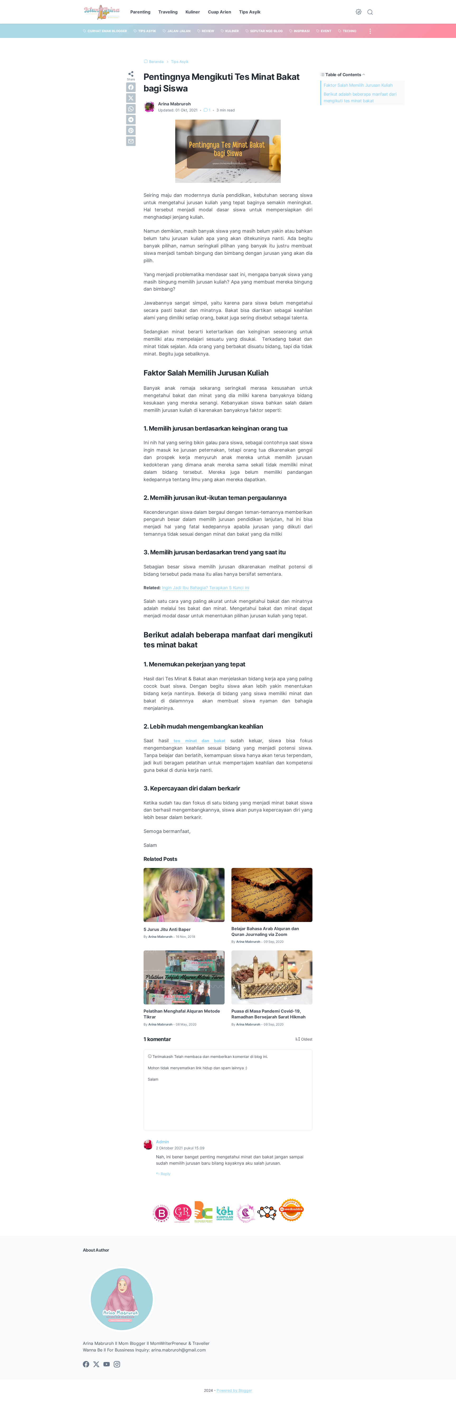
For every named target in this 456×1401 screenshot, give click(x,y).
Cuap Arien (219, 11)
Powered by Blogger (234, 1390)
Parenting (140, 11)
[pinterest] (131, 130)
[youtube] (106, 1364)
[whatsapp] (131, 109)
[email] (131, 141)
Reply (165, 1174)
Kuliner (193, 11)
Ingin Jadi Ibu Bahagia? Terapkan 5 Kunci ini (205, 587)
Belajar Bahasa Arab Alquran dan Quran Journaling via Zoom (265, 931)
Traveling (168, 11)
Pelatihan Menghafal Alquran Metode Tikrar (182, 1013)
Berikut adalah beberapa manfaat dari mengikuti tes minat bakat (360, 97)
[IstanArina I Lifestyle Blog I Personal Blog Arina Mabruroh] (102, 11)
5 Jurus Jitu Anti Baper (167, 929)
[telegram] (131, 119)
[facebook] (131, 87)
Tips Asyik (249, 11)
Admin (162, 1141)
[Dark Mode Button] (358, 12)
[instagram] (117, 1364)
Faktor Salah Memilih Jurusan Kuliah (358, 84)
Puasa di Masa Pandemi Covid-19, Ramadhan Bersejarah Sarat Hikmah (268, 1013)
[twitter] (131, 98)
